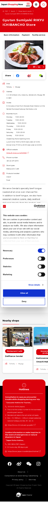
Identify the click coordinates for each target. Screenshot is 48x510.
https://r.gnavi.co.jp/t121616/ (16, 153)
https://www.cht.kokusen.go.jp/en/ (20, 425)
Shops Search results (24, 11)
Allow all (24, 293)
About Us (21, 472)
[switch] (41, 259)
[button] (30, 67)
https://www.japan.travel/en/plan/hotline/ (23, 451)
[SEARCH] (43, 4)
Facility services (39, 35)
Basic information (11, 35)
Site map (32, 479)
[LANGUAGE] (36, 4)
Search (13, 11)
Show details (34, 285)
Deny (24, 301)
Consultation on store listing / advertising (21, 476)
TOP (6, 11)
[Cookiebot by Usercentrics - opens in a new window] (34, 206)
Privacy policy (17, 479)
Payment (26, 35)
